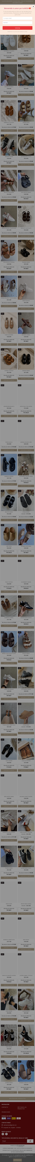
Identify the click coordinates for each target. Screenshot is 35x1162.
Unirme (17, 28)
